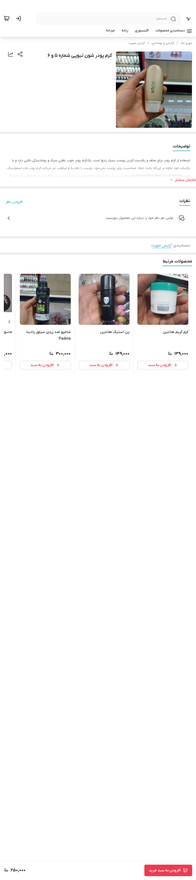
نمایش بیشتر (185, 179)
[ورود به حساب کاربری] (19, 18)
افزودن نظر (14, 201)
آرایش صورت (136, 43)
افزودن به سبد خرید (165, 870)
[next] (9, 321)
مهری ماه (186, 43)
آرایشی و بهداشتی (163, 43)
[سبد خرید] (7, 18)
